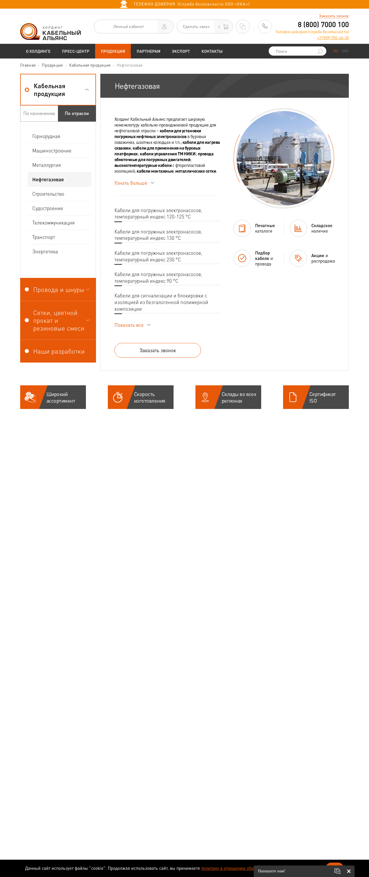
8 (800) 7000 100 (323, 24)
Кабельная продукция (90, 64)
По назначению (39, 113)
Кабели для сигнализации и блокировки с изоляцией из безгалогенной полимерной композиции (161, 302)
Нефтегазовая (48, 179)
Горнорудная (46, 136)
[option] (283, 158)
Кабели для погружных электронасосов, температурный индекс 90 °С (158, 277)
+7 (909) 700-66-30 (333, 37)
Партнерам (148, 51)
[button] (58, 89)
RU (336, 51)
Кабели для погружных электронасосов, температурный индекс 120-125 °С (158, 213)
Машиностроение (51, 150)
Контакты (212, 51)
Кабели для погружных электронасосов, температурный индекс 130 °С (158, 234)
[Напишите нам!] (337, 871)
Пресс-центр (75, 51)
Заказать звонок (334, 15)
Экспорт (181, 51)
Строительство (48, 194)
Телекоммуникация (53, 222)
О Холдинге (38, 51)
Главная (27, 64)
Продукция (113, 51)
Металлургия (46, 165)
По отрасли (77, 113)
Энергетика (45, 251)
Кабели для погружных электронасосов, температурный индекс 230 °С (158, 256)
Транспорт (43, 237)
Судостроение (47, 208)
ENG (345, 51)
